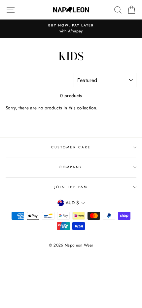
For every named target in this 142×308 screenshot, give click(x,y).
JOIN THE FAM (71, 186)
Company (71, 167)
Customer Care (71, 147)
